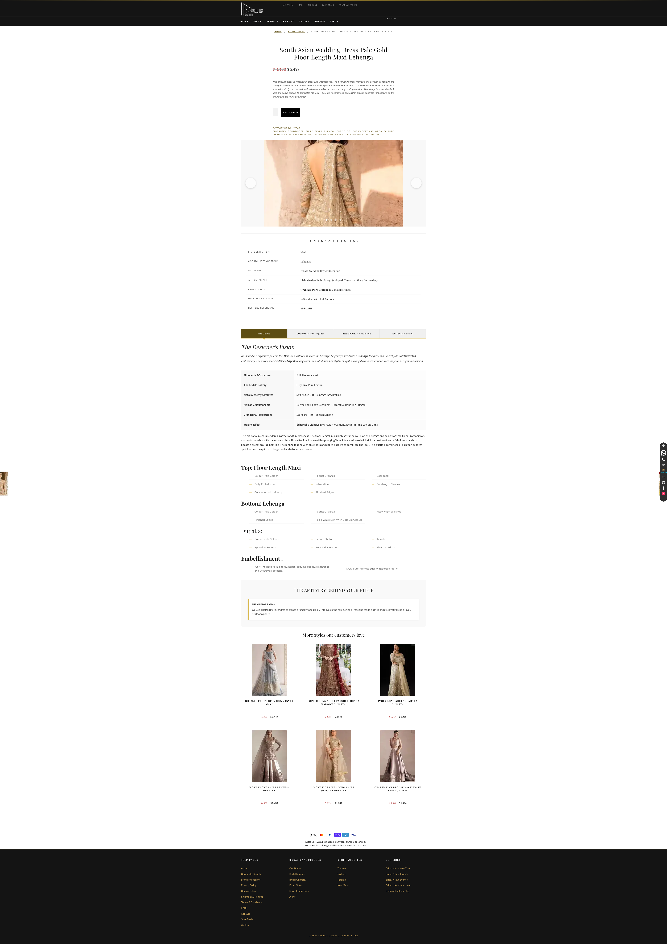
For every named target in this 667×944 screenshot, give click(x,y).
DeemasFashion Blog (397, 891)
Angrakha (288, 5)
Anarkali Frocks (348, 5)
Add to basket (290, 112)
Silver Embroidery (299, 891)
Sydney (341, 874)
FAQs (244, 908)
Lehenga (328, 131)
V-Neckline (344, 134)
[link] (663, 453)
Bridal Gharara (297, 879)
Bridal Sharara (297, 874)
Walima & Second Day (365, 134)
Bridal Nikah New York (398, 868)
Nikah (257, 21)
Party (334, 21)
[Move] (663, 445)
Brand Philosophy (250, 879)
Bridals (272, 21)
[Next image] (416, 183)
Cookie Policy (248, 891)
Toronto (341, 868)
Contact (245, 913)
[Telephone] (663, 459)
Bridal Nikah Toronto (397, 874)
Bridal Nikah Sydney (397, 879)
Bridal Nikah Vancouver (398, 885)
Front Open (295, 885)
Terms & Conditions (251, 902)
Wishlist (245, 925)
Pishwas (312, 5)
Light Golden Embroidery (351, 131)
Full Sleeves (314, 131)
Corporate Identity (251, 874)
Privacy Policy (248, 885)
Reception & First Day (297, 134)
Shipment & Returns (252, 896)
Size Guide (247, 919)
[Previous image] (250, 183)
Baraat (288, 21)
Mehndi (319, 21)
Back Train (328, 5)
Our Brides (295, 868)
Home (244, 21)
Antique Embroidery (292, 131)
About (244, 868)
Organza (381, 131)
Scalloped (319, 134)
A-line (292, 896)
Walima (304, 21)
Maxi (300, 5)
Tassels (331, 134)
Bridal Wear (296, 32)
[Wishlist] (663, 477)
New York (342, 885)
